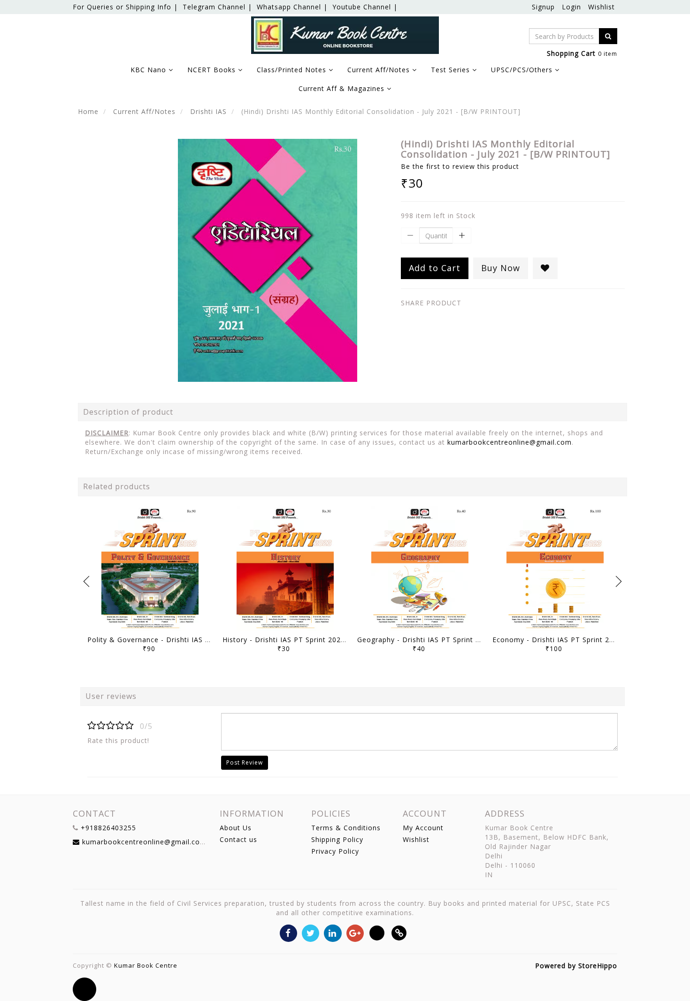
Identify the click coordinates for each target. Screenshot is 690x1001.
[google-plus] (355, 932)
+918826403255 (108, 827)
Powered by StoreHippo (576, 965)
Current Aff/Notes (144, 111)
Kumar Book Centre (145, 965)
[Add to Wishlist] (545, 268)
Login (571, 6)
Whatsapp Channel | (292, 6)
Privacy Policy (335, 851)
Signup (543, 6)
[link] (399, 932)
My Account (423, 827)
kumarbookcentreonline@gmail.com (509, 442)
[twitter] (310, 932)
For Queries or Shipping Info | (125, 6)
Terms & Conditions (346, 827)
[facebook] (288, 932)
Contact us (238, 839)
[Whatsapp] (377, 932)
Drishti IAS (208, 111)
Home (88, 111)
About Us (236, 827)
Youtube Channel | (365, 6)
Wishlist (601, 6)
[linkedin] (332, 932)
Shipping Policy (337, 839)
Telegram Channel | (217, 6)
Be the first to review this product (460, 166)
